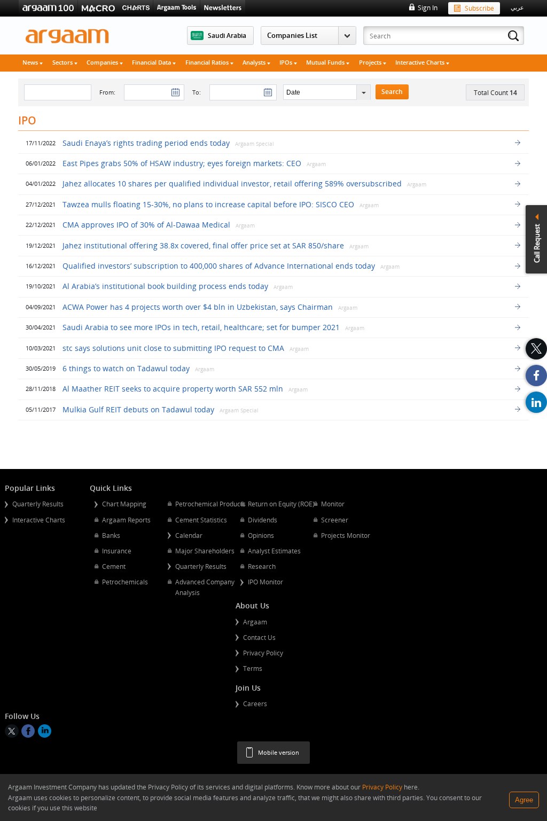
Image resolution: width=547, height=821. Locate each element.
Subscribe (479, 8)
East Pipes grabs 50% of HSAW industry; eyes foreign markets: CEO (181, 163)
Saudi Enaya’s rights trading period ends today (147, 143)
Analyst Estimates (274, 550)
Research (262, 566)
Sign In (427, 7)
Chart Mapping (124, 503)
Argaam (255, 621)
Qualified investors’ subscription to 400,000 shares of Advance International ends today (218, 266)
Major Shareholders (205, 550)
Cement (114, 566)
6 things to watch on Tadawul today (126, 368)
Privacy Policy (263, 652)
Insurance (116, 550)
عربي (517, 7)
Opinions (261, 535)
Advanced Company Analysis (205, 587)
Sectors (63, 62)
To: (196, 92)
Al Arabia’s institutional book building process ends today (165, 286)
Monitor (333, 503)
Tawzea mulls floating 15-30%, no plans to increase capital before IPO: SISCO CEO (208, 204)
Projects (371, 62)
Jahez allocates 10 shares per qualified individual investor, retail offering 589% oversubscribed (233, 183)
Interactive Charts (420, 62)
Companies (103, 62)
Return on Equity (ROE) (281, 503)
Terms (252, 668)
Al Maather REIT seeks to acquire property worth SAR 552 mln (172, 389)
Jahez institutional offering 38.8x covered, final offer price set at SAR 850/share (204, 245)
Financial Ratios (207, 62)
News (31, 62)
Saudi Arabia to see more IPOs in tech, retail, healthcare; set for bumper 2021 (201, 327)
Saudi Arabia (227, 35)
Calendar (188, 535)
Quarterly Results (38, 503)
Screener (334, 519)
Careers (255, 703)
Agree (524, 800)
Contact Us (259, 637)
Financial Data (152, 62)
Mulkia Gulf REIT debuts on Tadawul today (138, 409)
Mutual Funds (326, 62)
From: (107, 92)
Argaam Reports (126, 519)
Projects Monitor (345, 535)
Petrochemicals (125, 581)
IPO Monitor (265, 581)
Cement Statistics (201, 519)
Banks (111, 535)
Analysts (255, 62)
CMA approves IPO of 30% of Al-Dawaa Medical (146, 225)
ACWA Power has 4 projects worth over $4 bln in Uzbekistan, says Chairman (197, 307)
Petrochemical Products (210, 503)
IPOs (286, 62)
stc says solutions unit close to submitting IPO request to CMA (173, 348)
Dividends (262, 519)
